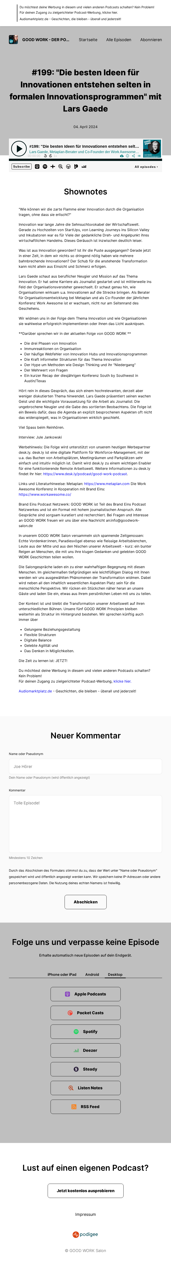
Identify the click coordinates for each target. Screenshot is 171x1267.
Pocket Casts (90, 1012)
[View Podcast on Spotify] (45, 166)
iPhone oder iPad (62, 974)
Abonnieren (151, 39)
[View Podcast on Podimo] (76, 166)
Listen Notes (90, 1088)
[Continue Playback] (19, 148)
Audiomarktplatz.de (34, 19)
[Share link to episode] (133, 156)
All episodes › (146, 167)
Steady (90, 1069)
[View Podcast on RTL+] (53, 166)
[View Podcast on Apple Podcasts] (37, 166)
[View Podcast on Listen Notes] (60, 166)
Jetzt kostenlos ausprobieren (85, 1190)
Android (92, 974)
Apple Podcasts (90, 994)
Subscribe (21, 166)
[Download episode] (122, 156)
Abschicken (86, 902)
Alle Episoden (118, 39)
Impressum (85, 1214)
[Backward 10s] (45, 156)
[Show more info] (127, 156)
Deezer (90, 1050)
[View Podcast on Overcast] (68, 166)
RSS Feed (90, 1106)
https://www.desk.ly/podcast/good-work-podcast (85, 474)
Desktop (115, 974)
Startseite (88, 39)
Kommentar (17, 790)
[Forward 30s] (51, 156)
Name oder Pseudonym (26, 754)
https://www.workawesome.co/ (45, 494)
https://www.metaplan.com (107, 483)
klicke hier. (110, 12)
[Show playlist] (139, 156)
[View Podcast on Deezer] (84, 166)
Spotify (90, 1031)
